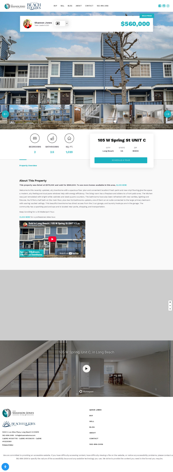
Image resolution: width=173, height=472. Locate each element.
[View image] (24, 114)
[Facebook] (160, 6)
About (92, 433)
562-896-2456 (96, 444)
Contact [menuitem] (89, 6)
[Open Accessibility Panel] (5, 467)
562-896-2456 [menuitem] (103, 6)
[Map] (86, 305)
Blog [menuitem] (70, 6)
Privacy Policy (7, 445)
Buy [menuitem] (55, 6)
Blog (92, 427)
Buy (91, 415)
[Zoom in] (170, 302)
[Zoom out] (170, 305)
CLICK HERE (121, 185)
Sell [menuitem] (62, 6)
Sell (91, 421)
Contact (93, 438)
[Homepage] (23, 6)
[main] (86, 204)
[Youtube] (164, 6)
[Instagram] (168, 6)
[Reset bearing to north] (170, 309)
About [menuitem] (79, 6)
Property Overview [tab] (28, 165)
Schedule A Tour (121, 160)
